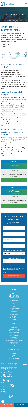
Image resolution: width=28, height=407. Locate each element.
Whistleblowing (9, 372)
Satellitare (14, 305)
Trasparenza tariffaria (14, 330)
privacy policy (21, 268)
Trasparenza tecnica (14, 332)
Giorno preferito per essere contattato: (12, 250)
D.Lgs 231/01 (3, 372)
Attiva (14, 180)
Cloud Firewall (14, 311)
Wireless (14, 309)
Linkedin (14, 352)
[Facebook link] (24, 364)
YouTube (14, 355)
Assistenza (14, 343)
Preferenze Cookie (4, 369)
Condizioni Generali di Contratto (14, 339)
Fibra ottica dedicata (14, 308)
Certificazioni (14, 327)
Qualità (14, 326)
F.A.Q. (14, 345)
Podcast (14, 356)
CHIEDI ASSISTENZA (7, 404)
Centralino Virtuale (14, 314)
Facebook (14, 353)
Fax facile (14, 316)
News (14, 334)
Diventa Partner (14, 317)
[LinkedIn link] (26, 364)
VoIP (14, 306)
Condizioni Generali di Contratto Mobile (14, 340)
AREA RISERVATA (21, 404)
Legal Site (14, 371)
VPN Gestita (14, 313)
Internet (14, 303)
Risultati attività (14, 337)
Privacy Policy (11, 369)
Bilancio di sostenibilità (14, 335)
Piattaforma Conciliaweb (14, 329)
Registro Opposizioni (8, 371)
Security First (11, 150)
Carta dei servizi (14, 342)
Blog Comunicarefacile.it (14, 358)
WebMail (14, 319)
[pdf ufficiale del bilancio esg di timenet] (5, 386)
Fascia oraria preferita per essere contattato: (14, 258)
